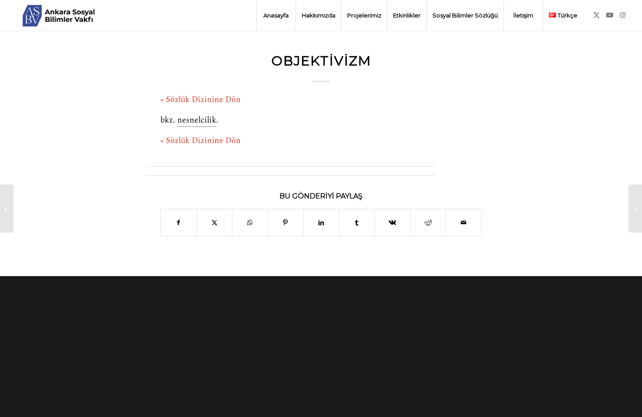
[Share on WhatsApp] (250, 222)
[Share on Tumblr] (357, 222)
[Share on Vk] (392, 222)
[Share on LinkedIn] (321, 222)
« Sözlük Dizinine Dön (200, 100)
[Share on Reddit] (428, 222)
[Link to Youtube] (609, 14)
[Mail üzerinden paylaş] (463, 222)
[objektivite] (7, 208)
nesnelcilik (196, 120)
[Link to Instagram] (622, 14)
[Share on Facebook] (179, 222)
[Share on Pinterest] (286, 222)
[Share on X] (214, 222)
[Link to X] (596, 14)
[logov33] (58, 15)
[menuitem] (276, 15)
